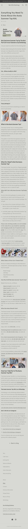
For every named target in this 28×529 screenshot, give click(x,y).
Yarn (4, 453)
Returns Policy (6, 496)
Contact (5, 486)
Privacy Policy (6, 493)
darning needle (6, 243)
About (4, 479)
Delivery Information (8, 490)
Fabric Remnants (7, 470)
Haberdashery (6, 466)
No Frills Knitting (12, 526)
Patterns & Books (7, 463)
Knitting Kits (6, 460)
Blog (4, 483)
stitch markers (18, 241)
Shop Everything (7, 473)
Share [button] (4, 25)
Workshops (5, 500)
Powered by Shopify (18, 526)
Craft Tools (5, 456)
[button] (2, 5)
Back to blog (15, 443)
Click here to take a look (9, 514)
